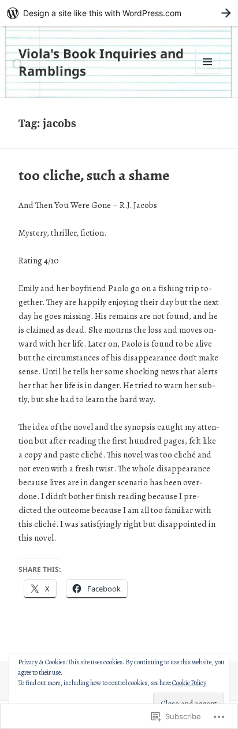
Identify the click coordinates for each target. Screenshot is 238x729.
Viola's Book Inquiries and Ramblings (101, 61)
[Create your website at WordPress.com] (119, 13)
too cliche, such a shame (93, 175)
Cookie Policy (189, 682)
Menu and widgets (208, 73)
